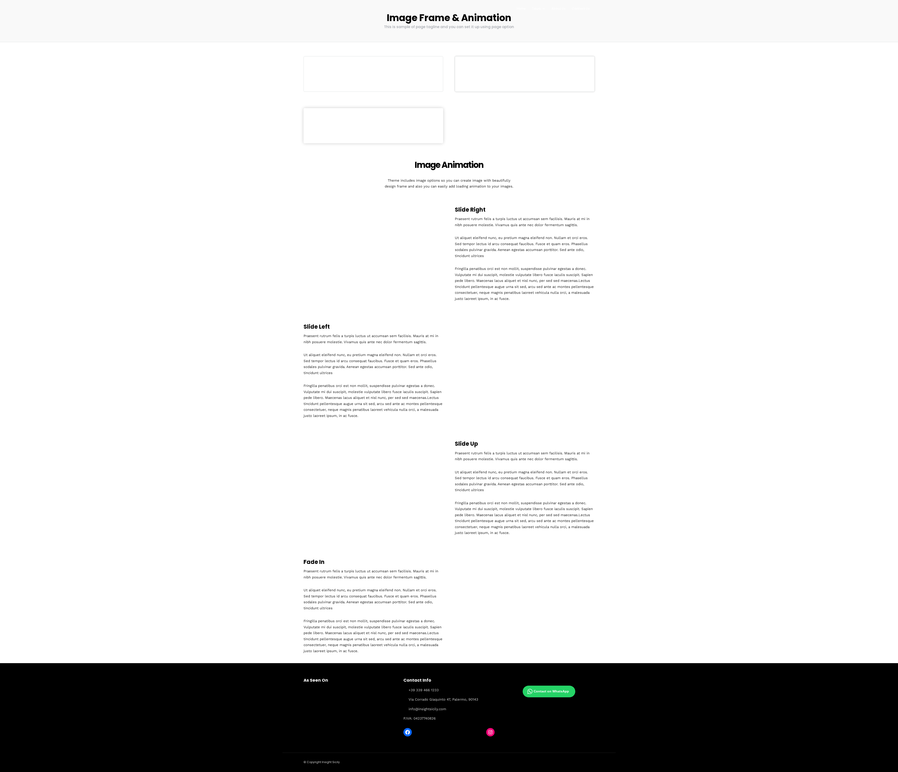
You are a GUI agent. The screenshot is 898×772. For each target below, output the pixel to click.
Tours (536, 8)
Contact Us (581, 8)
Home (521, 8)
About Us (558, 8)
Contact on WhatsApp (551, 691)
